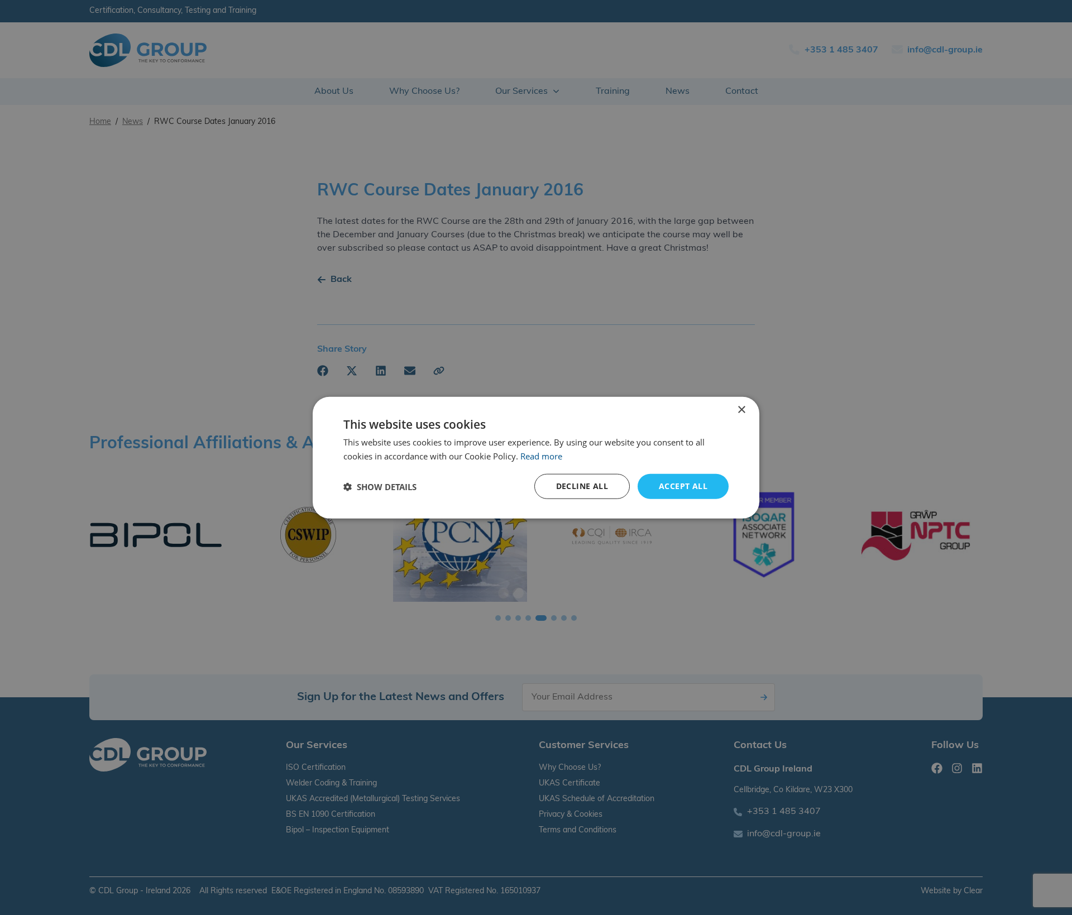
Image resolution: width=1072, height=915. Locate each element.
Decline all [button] (582, 486)
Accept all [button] (683, 486)
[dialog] (536, 457)
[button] (380, 486)
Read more (541, 455)
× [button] (741, 409)
